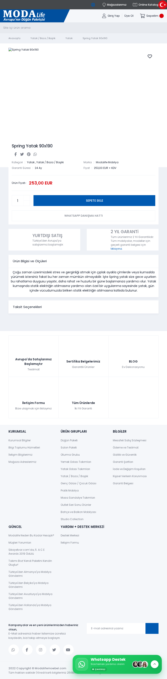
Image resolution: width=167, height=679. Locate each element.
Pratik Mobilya (70, 490)
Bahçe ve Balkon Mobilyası (78, 512)
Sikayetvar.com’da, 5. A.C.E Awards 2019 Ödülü (26, 551)
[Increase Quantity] (26, 198)
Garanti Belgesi (123, 483)
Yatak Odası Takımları (75, 469)
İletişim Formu (70, 542)
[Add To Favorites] (149, 56)
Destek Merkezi (70, 535)
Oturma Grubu (70, 455)
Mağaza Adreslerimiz (22, 462)
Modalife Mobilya (107, 162)
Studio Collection (72, 519)
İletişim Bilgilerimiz (20, 455)
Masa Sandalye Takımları (78, 497)
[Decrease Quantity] (26, 203)
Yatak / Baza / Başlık (50, 162)
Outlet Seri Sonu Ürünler (76, 505)
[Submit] (152, 628)
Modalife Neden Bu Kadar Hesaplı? (31, 535)
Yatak (31, 162)
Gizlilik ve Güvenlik (125, 455)
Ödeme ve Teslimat (126, 447)
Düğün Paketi (69, 440)
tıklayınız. (117, 249)
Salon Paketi (69, 447)
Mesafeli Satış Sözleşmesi (129, 440)
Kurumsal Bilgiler (19, 440)
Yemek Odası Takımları (76, 462)
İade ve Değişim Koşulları (129, 469)
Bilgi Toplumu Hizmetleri (24, 447)
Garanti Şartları (123, 462)
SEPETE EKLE (94, 200)
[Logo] (24, 16)
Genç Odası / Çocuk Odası (78, 483)
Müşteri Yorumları (19, 542)
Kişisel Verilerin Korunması (130, 476)
